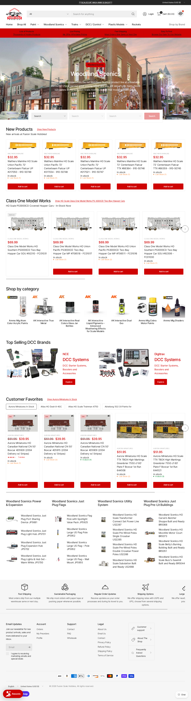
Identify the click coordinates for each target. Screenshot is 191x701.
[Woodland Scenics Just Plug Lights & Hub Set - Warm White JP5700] (12, 559)
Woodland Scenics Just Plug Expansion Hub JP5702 (33, 546)
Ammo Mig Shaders (173, 320)
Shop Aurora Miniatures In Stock (62, 399)
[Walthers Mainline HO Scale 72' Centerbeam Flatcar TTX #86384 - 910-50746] (132, 145)
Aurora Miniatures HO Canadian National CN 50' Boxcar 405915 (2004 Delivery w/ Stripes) (58, 448)
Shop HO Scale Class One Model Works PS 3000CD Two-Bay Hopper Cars (90, 201)
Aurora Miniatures (16, 435)
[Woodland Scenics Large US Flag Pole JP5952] (58, 532)
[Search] (133, 14)
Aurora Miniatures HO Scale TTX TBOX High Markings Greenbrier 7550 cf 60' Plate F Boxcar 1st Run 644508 (132, 463)
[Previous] (6, 228)
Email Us (101, 633)
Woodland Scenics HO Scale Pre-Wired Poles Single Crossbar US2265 (125, 534)
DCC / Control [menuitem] (93, 24)
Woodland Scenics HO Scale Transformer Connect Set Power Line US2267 (126, 519)
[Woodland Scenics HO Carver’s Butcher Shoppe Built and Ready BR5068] (150, 520)
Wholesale (72, 638)
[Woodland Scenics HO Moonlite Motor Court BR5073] (150, 532)
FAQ (69, 633)
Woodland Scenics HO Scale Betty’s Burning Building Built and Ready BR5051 (172, 546)
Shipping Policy (105, 651)
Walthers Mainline (16, 154)
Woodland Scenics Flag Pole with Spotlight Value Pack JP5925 (79, 519)
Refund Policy (104, 646)
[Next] (185, 228)
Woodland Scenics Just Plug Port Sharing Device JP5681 (33, 519)
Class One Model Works (18, 239)
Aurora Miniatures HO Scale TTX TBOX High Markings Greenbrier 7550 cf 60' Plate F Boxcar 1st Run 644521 (168, 463)
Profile (39, 638)
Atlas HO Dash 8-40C (51, 406)
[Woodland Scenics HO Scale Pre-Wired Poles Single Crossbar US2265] (104, 534)
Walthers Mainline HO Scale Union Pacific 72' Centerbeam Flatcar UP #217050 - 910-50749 (22, 166)
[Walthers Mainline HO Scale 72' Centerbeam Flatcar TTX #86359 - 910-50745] (168, 145)
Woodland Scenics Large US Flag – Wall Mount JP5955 (78, 559)
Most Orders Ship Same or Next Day (121, 34)
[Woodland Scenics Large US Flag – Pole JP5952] (58, 546)
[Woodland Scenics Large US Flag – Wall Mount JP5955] (58, 559)
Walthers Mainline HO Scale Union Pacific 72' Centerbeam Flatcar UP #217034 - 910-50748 (59, 166)
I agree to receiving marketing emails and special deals (21, 656)
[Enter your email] (29, 647)
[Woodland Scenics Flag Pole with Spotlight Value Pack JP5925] (58, 519)
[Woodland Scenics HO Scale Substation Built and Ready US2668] (104, 563)
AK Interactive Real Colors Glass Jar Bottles (69, 323)
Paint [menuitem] (33, 24)
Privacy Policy (104, 642)
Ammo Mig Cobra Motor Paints (148, 322)
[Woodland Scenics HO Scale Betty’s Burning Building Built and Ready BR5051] (150, 546)
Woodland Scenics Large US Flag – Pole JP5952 (78, 546)
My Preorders (43, 633)
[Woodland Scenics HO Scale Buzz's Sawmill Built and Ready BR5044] (150, 560)
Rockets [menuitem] (136, 24)
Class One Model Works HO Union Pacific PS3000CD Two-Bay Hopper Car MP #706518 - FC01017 (72, 250)
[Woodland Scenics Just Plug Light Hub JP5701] (12, 532)
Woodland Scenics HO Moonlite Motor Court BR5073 (171, 533)
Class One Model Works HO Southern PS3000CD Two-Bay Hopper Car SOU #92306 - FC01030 (160, 252)
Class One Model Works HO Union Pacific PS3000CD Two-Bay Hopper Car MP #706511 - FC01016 (118, 250)
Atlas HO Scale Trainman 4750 (83, 406)
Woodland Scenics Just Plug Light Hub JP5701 (33, 532)
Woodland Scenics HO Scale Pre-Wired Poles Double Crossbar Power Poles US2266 (126, 549)
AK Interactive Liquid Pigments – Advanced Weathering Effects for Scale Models (95, 326)
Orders (40, 629)
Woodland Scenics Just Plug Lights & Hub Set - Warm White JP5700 (33, 559)
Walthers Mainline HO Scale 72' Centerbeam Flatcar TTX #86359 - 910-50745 (168, 165)
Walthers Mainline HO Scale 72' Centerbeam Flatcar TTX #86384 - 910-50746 (132, 165)
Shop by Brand (177, 24)
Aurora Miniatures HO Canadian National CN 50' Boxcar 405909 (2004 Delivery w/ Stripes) (94, 448)
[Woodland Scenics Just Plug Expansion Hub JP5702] (12, 546)
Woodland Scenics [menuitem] (54, 24)
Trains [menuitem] (74, 24)
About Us (102, 629)
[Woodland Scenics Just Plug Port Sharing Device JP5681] (12, 519)
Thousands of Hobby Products (26, 34)
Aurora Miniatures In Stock (21, 406)
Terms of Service (105, 655)
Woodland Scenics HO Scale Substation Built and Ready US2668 (125, 563)
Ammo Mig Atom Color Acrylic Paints (17, 322)
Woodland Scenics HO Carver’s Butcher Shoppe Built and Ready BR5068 (172, 519)
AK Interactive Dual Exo (121, 322)
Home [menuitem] (9, 24)
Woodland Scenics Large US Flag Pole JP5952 (77, 532)
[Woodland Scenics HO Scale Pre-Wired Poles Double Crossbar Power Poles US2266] (104, 549)
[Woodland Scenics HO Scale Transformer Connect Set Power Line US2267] (104, 520)
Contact (71, 629)
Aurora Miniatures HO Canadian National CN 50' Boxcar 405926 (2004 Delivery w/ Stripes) (22, 448)
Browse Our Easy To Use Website (166, 34)
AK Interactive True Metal (43, 322)
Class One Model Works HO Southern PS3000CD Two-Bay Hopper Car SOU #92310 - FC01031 (27, 250)
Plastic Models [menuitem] (116, 24)
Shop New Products (46, 129)
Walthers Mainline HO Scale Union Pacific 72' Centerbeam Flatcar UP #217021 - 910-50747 (95, 166)
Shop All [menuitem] (21, 24)
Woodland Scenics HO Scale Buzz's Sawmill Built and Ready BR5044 (172, 560)
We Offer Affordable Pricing (75, 34)
